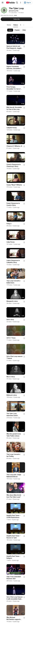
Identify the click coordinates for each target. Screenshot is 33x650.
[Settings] (21, 2)
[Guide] (2, 2)
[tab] (9, 25)
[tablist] (16, 25)
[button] (24, 25)
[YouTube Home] (10, 2)
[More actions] (24, 46)
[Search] (17, 2)
